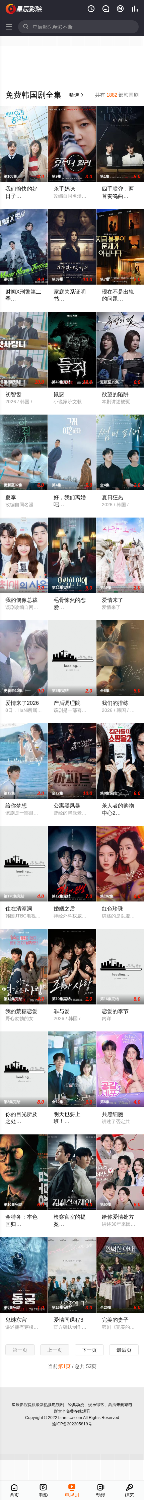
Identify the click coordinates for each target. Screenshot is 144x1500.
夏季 (10, 497)
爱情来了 (112, 600)
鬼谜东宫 (16, 1320)
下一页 (89, 1350)
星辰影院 (20, 1404)
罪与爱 (62, 1011)
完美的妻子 (115, 1320)
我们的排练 (115, 703)
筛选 (76, 95)
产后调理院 (67, 703)
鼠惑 (59, 394)
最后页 (124, 1350)
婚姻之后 (64, 908)
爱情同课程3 (68, 1320)
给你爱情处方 (118, 1217)
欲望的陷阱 (115, 394)
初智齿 (13, 394)
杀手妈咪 (64, 189)
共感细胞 (112, 1114)
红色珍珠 (112, 908)
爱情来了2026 (22, 703)
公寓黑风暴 (67, 805)
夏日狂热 (112, 497)
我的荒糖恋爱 (21, 1011)
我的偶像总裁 (21, 600)
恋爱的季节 (115, 1011)
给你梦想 (16, 805)
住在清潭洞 (18, 908)
